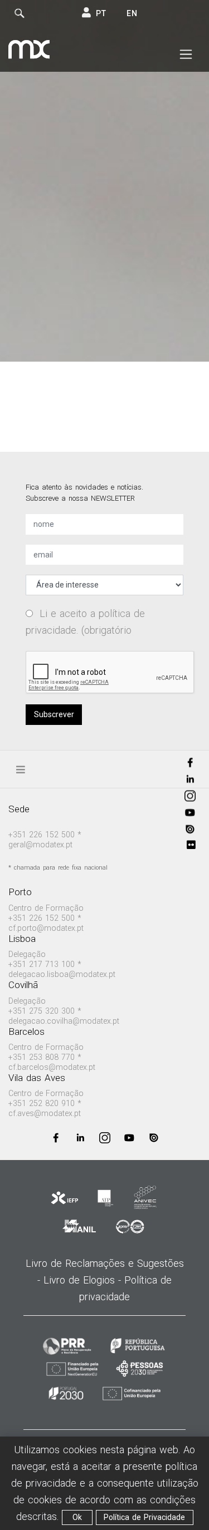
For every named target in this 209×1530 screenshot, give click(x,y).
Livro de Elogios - (83, 1280)
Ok (77, 1517)
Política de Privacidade (144, 1517)
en (132, 13)
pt (101, 13)
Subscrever (54, 714)
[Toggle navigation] (186, 55)
